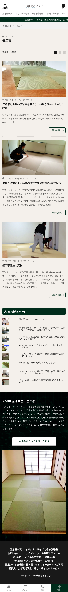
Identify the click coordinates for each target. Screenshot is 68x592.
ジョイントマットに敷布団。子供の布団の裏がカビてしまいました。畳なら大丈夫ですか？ (42, 372)
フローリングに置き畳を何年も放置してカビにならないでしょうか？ (42, 337)
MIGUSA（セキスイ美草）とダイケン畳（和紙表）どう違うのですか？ (42, 346)
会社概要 (16, 557)
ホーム (8, 590)
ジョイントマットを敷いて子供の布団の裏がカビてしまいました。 (42, 355)
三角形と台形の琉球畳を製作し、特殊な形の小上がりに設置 (33, 106)
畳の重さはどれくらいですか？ (33, 319)
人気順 (13, 52)
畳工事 (19, 26)
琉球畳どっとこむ (42, 575)
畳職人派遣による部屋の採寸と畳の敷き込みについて (32, 182)
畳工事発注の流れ (12, 265)
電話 (42, 590)
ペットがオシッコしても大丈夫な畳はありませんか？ (41, 381)
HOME (8, 26)
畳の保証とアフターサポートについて (34, 560)
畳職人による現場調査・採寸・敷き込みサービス (34, 568)
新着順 (5, 52)
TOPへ (59, 590)
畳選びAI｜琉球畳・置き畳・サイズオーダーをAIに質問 (34, 564)
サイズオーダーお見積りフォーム (42, 553)
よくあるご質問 (33, 557)
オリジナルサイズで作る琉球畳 (29, 13)
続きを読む (57, 130)
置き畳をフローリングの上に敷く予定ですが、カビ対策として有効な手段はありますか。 (42, 329)
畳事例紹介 (50, 557)
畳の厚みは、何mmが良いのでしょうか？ (39, 362)
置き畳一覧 (7, 13)
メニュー (25, 590)
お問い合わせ (53, 13)
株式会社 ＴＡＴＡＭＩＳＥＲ (34, 441)
